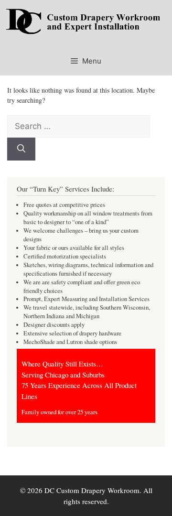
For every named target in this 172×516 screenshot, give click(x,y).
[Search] (21, 149)
